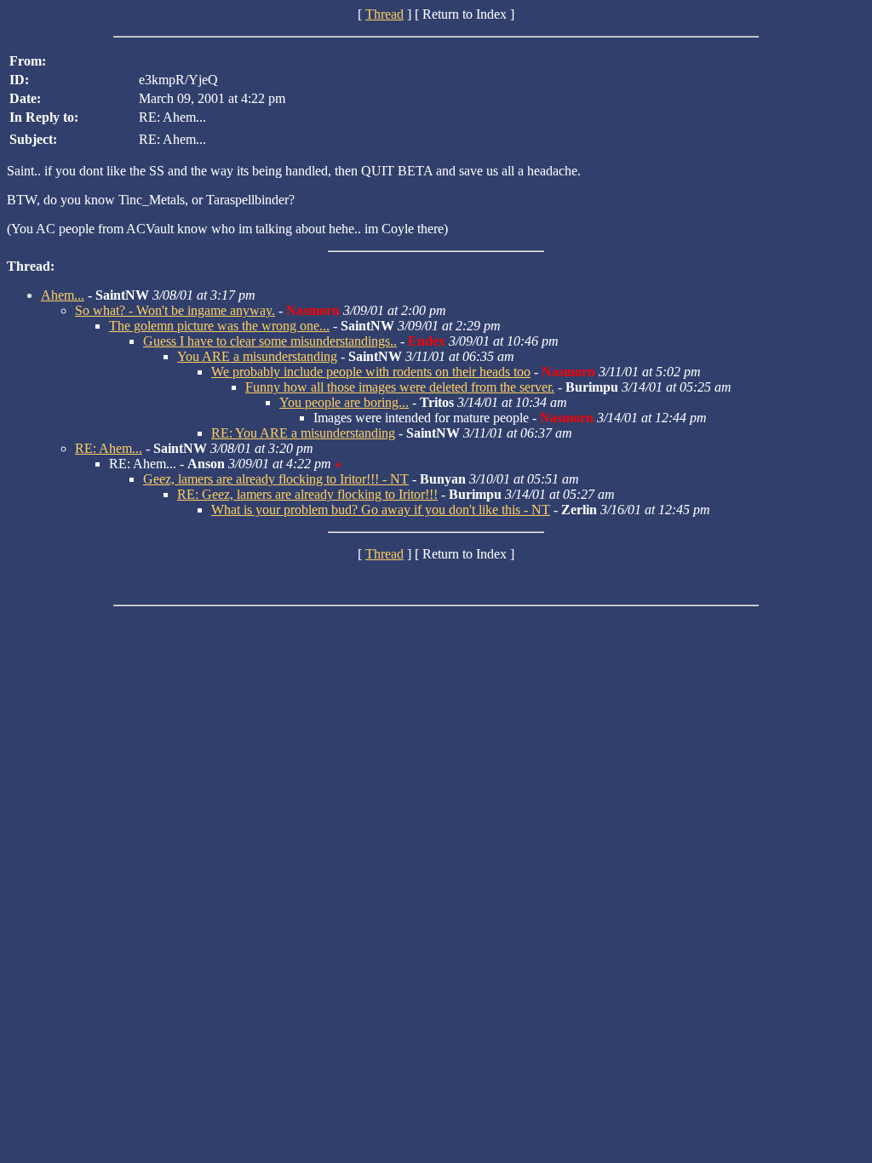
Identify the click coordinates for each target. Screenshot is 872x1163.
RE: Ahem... (108, 448)
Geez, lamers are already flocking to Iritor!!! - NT (276, 479)
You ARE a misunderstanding (257, 356)
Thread (384, 14)
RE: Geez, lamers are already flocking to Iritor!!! (307, 494)
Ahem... (62, 295)
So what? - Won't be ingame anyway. (175, 310)
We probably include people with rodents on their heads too (371, 371)
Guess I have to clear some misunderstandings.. (270, 341)
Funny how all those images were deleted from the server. (399, 387)
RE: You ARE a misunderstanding (303, 433)
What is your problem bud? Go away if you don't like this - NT (380, 509)
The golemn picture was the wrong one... (219, 325)
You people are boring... (344, 402)
